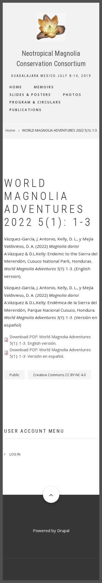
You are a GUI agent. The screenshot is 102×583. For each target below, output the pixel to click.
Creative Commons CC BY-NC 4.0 (59, 374)
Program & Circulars (35, 102)
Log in (15, 454)
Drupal (63, 530)
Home (16, 87)
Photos (72, 94)
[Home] (51, 27)
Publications (26, 110)
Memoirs (44, 87)
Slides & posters (30, 94)
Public (14, 374)
